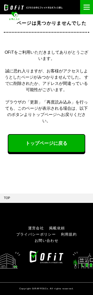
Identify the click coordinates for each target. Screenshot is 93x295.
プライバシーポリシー (36, 234)
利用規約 (69, 234)
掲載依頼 (57, 228)
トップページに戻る (46, 143)
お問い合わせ (46, 240)
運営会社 (36, 228)
